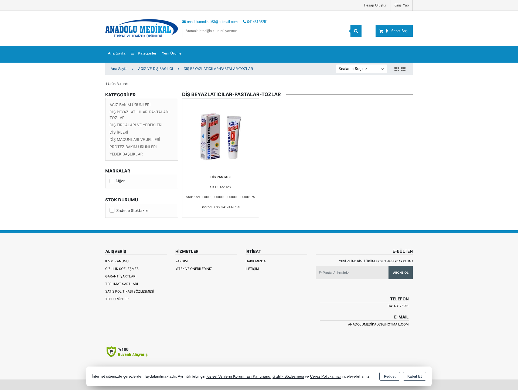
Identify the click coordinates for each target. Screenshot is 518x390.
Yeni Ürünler (117, 299)
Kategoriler (146, 53)
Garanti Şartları (120, 276)
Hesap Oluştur (375, 5)
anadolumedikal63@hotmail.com (378, 324)
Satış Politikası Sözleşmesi (129, 291)
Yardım (181, 261)
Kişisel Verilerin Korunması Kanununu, (238, 376)
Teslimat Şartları (121, 284)
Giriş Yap (401, 5)
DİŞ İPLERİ (119, 132)
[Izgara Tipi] (396, 69)
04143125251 (398, 306)
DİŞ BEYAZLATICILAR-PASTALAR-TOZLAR (140, 115)
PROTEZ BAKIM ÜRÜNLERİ (133, 146)
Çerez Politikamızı (325, 376)
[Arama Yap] (356, 31)
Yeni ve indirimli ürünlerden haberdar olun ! (376, 261)
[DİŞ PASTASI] (220, 136)
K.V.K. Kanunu (117, 261)
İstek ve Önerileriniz (193, 269)
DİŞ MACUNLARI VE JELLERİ (135, 139)
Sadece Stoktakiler (133, 210)
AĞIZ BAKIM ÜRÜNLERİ (130, 104)
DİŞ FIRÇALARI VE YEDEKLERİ (136, 125)
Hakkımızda (256, 261)
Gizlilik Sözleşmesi (122, 269)
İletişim (252, 269)
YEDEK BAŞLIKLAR (126, 154)
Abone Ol (400, 272)
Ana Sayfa (116, 53)
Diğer (120, 181)
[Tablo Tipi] (403, 69)
